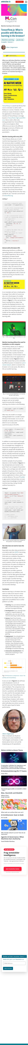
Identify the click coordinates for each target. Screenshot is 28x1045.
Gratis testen (19, 1)
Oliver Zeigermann (12, 47)
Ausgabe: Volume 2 (7, 42)
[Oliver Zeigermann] (3, 47)
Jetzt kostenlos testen (12, 869)
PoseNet (22, 477)
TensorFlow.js (6, 106)
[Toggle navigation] (6, 2)
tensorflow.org (8, 195)
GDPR (16, 552)
